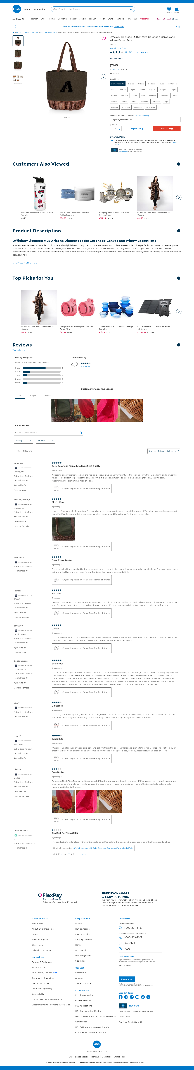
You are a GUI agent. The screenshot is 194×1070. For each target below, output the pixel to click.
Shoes (43, 19)
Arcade (78, 978)
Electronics (62, 19)
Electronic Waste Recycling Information (51, 1005)
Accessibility (38, 994)
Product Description (37, 231)
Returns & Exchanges (42, 962)
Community (81, 973)
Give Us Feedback (84, 1000)
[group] (114, 64)
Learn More (124, 1016)
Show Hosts (37, 945)
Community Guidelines (43, 978)
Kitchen (92, 19)
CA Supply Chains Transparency (47, 999)
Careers (35, 934)
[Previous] (15, 26)
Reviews (22, 345)
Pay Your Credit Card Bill (130, 1022)
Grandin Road (119, 1056)
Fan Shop (120, 19)
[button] (152, 10)
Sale (136, 19)
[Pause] (179, 26)
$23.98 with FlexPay (141, 115)
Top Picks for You (33, 278)
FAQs (127, 948)
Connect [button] (39, 9)
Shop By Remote (83, 939)
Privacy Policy (38, 967)
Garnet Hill (106, 1056)
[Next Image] (103, 76)
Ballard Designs (81, 1056)
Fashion (34, 19)
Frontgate (95, 1056)
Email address (125, 965)
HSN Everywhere (83, 955)
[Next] (176, 26)
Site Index (80, 961)
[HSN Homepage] (13, 32)
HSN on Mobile (82, 929)
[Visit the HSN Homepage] (17, 12)
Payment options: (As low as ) (130, 115)
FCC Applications (83, 1006)
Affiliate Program (40, 939)
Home (52, 19)
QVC (70, 1056)
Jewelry (82, 19)
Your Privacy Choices (42, 973)
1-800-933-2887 (133, 937)
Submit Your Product (42, 950)
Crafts (110, 19)
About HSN (37, 923)
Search (131, 9)
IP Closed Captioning (42, 989)
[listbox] (145, 119)
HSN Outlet (80, 950)
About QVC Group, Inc (43, 929)
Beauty (73, 19)
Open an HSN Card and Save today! (136, 1011)
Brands (78, 923)
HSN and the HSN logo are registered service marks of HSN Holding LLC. (97, 1062)
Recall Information (84, 995)
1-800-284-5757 (133, 927)
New (129, 19)
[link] (176, 10)
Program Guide (82, 934)
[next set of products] (178, 197)
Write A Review (142, 52)
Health (102, 19)
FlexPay (116, 69)
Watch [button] (26, 9)
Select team (115, 79)
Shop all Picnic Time (118, 48)
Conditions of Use (40, 983)
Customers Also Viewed (41, 164)
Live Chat (129, 943)
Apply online (123, 152)
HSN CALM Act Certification (88, 1011)
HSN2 (78, 945)
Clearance (144, 19)
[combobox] (92, 9)
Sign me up (126, 979)
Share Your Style (83, 983)
